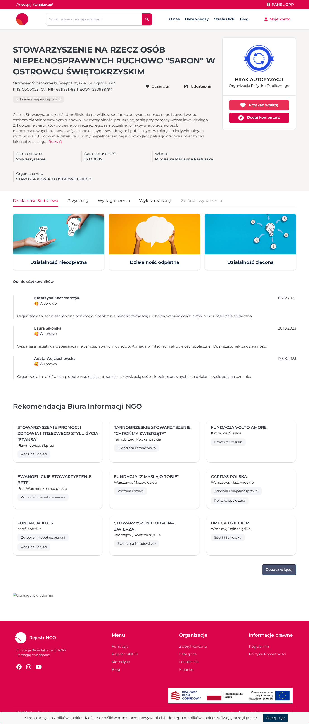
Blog (244, 19)
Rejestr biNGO (125, 654)
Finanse (186, 669)
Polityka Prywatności (267, 654)
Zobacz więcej (279, 569)
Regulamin (259, 646)
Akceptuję (275, 718)
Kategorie (188, 654)
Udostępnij (201, 86)
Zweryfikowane (193, 646)
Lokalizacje (189, 662)
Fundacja (120, 646)
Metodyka (121, 662)
